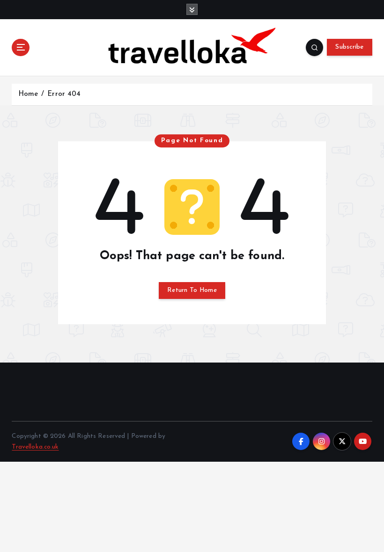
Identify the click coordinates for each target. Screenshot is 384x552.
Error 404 (64, 94)
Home (28, 94)
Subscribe (349, 47)
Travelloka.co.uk (35, 447)
